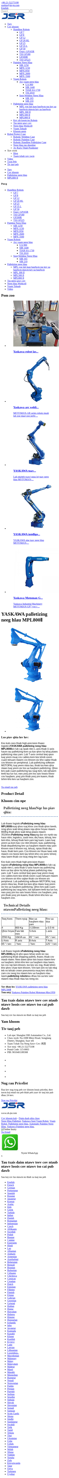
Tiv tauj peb (13, 164)
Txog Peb (12, 161)
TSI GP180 (24, 54)
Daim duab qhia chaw (29, 1118)
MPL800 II (24, 117)
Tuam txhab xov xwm (23, 156)
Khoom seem (19, 131)
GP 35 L (23, 46)
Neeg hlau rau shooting (24, 145)
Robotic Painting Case (24, 139)
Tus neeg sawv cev (22, 123)
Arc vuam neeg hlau (29, 81)
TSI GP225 (24, 59)
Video (10, 159)
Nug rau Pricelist (9, 1100)
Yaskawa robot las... (25, 351)
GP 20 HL (24, 40)
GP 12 (22, 37)
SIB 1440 (30, 87)
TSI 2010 (29, 92)
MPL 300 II (25, 112)
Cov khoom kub (9, 1118)
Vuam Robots (19, 79)
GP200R (23, 57)
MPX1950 (24, 70)
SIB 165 (29, 98)
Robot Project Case (16, 134)
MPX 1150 (24, 68)
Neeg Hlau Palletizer (11, 1121)
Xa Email (5, 1132)
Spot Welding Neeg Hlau (31, 95)
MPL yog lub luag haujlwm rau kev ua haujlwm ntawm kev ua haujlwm (37, 108)
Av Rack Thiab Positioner (25, 148)
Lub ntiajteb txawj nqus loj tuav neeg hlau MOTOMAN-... (31, 478)
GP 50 (22, 48)
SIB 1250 (24, 65)
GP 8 (21, 35)
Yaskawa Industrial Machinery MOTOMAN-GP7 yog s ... (27, 605)
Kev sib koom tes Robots (25, 120)
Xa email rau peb (9, 787)
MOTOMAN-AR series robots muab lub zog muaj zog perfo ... (31, 414)
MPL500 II (24, 115)
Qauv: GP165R (26, 51)
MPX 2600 (24, 73)
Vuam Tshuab (20, 128)
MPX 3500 (24, 76)
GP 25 (22, 43)
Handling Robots (21, 29)
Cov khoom (13, 26)
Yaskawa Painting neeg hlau (20, 1126)
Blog (15, 153)
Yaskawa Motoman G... (28, 597)
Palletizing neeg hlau (23, 103)
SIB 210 (29, 101)
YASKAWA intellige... (26, 534)
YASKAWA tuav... (24, 470)
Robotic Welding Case (24, 137)
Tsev (9, 24)
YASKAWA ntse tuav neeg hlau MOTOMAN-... (28, 541)
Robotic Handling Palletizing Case (29, 142)
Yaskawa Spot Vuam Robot (35, 1121)
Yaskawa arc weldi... (26, 407)
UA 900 (29, 84)
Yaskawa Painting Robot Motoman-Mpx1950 (33, 992)
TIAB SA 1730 (32, 90)
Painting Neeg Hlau (22, 62)
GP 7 (21, 32)
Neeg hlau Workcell (22, 126)
